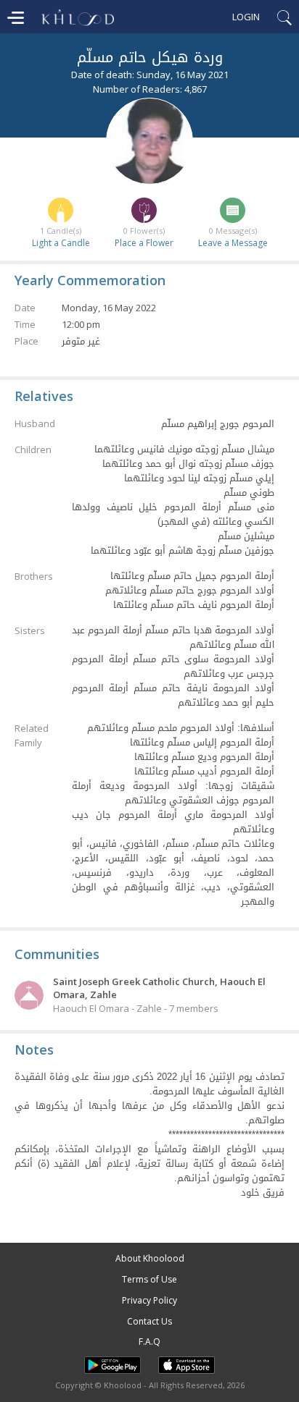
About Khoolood (149, 1258)
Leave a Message (233, 243)
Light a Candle (61, 243)
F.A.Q (149, 1341)
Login (246, 16)
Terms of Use (149, 1279)
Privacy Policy (149, 1300)
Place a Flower (144, 243)
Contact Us (149, 1321)
